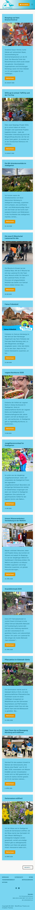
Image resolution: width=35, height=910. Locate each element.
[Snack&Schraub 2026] (17, 603)
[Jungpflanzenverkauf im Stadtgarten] (17, 459)
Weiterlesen (10, 78)
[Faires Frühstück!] (17, 318)
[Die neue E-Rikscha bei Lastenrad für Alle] (17, 252)
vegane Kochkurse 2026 (14, 373)
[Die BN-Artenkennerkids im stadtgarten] (17, 180)
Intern (31, 877)
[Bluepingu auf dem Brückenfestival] (17, 34)
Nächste (27, 867)
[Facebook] (16, 888)
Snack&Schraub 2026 (13, 589)
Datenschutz (19, 877)
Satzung (4, 882)
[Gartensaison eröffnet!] (17, 812)
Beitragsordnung (27, 879)
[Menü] (32, 4)
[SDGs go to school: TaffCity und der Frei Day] (17, 109)
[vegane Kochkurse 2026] (17, 387)
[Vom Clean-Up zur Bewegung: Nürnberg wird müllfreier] (17, 746)
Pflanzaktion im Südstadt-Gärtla (17, 660)
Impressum (5, 877)
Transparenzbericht (8, 879)
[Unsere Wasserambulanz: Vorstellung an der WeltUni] (17, 535)
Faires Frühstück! (11, 304)
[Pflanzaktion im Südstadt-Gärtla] (17, 674)
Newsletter (25, 4)
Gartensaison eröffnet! (14, 798)
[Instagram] (19, 888)
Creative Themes (7, 908)
